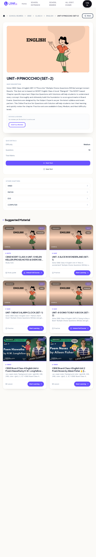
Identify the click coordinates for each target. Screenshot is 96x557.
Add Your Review (17, 125)
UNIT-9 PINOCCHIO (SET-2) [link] (68, 16)
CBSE (29, 16)
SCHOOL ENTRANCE (35, 3)
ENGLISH (49, 16)
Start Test (49, 163)
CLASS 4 (38, 16)
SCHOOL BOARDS (52, 3)
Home (24, 4)
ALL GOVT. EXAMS (69, 3)
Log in (87, 4)
